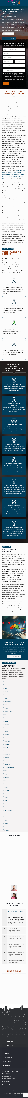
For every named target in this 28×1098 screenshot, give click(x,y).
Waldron (6, 770)
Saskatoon (7, 685)
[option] (14, 863)
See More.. (7, 1065)
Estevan (6, 708)
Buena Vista (7, 751)
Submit (6, 83)
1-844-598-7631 (7, 1076)
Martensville (7, 764)
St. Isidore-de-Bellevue (9, 767)
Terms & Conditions (7, 1084)
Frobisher (6, 807)
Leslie (6, 800)
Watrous (19, 172)
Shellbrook (5, 176)
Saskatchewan (8, 1057)
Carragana (7, 777)
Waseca (6, 780)
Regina (6, 681)
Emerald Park (7, 744)
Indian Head (7, 784)
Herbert (6, 823)
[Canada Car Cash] (14, 3)
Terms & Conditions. (20, 79)
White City (7, 747)
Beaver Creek (7, 728)
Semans (6, 787)
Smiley (6, 774)
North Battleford (18, 176)
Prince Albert (5, 178)
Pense (6, 820)
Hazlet (6, 817)
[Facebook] (13, 1095)
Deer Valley (7, 757)
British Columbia (9, 1045)
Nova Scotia (8, 1061)
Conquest (6, 803)
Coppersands (7, 718)
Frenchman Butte (8, 810)
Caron (6, 813)
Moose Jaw (7, 688)
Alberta (6, 1049)
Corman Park (7, 754)
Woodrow (7, 790)
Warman (18, 170)
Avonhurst (7, 830)
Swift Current (7, 695)
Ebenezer (6, 797)
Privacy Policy (5, 1081)
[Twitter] (15, 1095)
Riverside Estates (8, 711)
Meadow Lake (7, 741)
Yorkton (6, 698)
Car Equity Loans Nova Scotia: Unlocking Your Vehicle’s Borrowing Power (12, 999)
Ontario (7, 1053)
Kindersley (7, 724)
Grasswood (7, 761)
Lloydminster (7, 737)
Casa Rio (6, 721)
